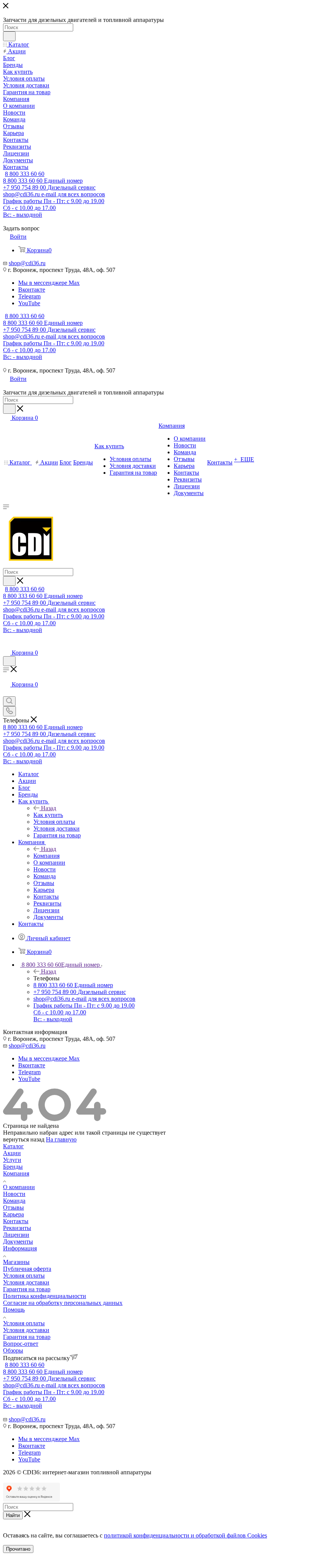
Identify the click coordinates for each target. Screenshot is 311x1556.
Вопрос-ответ (20, 1343)
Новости (14, 1194)
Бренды (13, 1166)
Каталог (13, 1146)
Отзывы (13, 1207)
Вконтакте (31, 289)
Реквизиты (17, 1228)
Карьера (13, 1214)
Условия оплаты (24, 1275)
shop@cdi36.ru (27, 263)
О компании (19, 1187)
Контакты (15, 1221)
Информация (20, 1248)
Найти (13, 1515)
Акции (12, 1153)
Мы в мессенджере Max (49, 283)
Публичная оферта (27, 1269)
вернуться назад (23, 1139)
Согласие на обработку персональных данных (63, 1303)
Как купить (48, 815)
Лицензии (16, 1234)
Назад (48, 808)
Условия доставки (26, 1282)
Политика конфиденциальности (44, 1296)
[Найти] (9, 36)
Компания (46, 856)
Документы (18, 1241)
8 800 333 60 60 (24, 174)
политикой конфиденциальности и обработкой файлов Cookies (185, 1535)
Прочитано (18, 1549)
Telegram (29, 296)
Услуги (12, 1160)
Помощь (14, 1309)
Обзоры (13, 1350)
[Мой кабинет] (6, 645)
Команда (14, 1200)
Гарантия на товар (26, 1289)
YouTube (29, 303)
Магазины (16, 1262)
